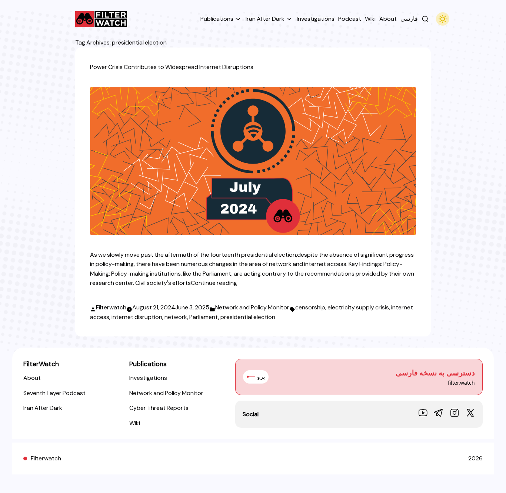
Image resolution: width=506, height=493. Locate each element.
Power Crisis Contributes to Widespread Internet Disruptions (171, 67)
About (32, 378)
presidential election (247, 317)
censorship (310, 307)
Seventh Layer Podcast (54, 393)
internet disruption (136, 317)
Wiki (134, 423)
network (175, 317)
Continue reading (214, 283)
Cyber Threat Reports (159, 408)
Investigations (148, 378)
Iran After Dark (42, 408)
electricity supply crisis (358, 307)
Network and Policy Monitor (252, 307)
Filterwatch (111, 307)
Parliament (203, 317)
